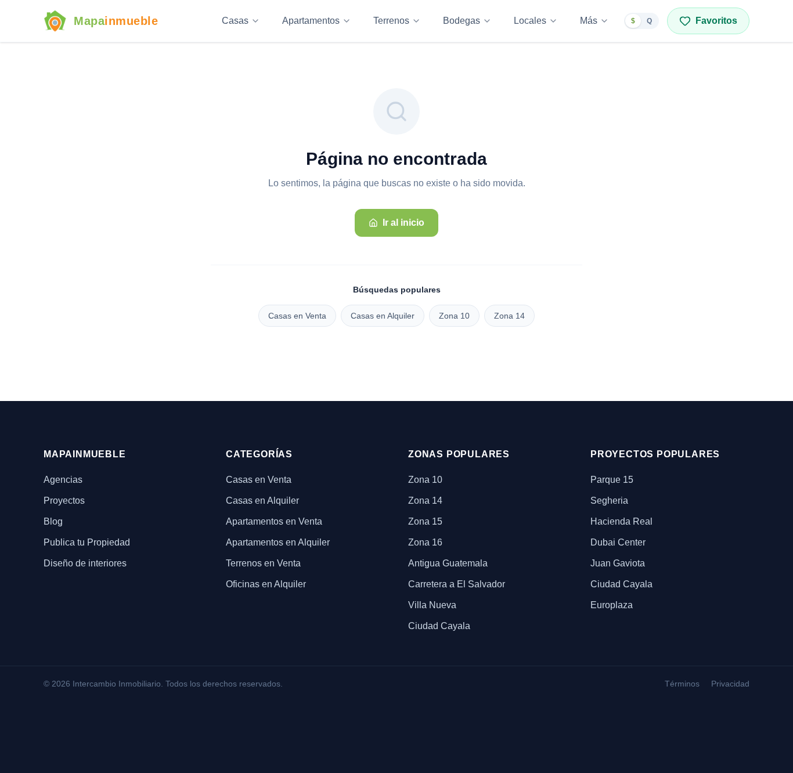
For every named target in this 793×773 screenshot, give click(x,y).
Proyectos (64, 500)
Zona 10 (454, 315)
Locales (530, 21)
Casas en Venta (297, 315)
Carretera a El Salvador (456, 584)
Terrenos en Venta (263, 563)
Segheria (609, 500)
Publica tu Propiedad (87, 542)
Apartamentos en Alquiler (278, 542)
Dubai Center (618, 542)
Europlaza (611, 605)
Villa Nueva (432, 605)
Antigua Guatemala (448, 563)
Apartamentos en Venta (274, 521)
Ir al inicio (403, 222)
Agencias (63, 480)
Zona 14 (509, 315)
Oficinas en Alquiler (266, 584)
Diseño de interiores (85, 563)
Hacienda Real (621, 521)
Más (588, 21)
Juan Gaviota (617, 563)
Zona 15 (425, 521)
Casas (235, 21)
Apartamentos (311, 21)
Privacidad (730, 683)
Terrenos (391, 21)
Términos (682, 683)
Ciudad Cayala (439, 626)
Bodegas (461, 21)
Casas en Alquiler (382, 315)
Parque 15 (611, 480)
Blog (53, 521)
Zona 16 (425, 542)
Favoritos (716, 21)
